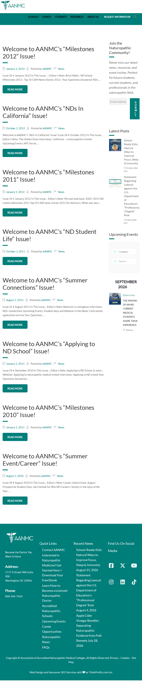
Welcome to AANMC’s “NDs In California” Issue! (43, 112)
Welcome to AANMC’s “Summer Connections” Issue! (45, 283)
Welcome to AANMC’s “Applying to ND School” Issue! (49, 347)
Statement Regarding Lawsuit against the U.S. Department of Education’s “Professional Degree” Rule (131, 196)
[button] (135, 17)
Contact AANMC (53, 550)
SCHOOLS (33, 17)
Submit (136, 109)
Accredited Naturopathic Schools (51, 611)
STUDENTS (61, 17)
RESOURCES (77, 17)
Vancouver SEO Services (62, 672)
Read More (15, 89)
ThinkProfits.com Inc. (101, 672)
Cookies (125, 657)
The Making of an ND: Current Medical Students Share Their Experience (130, 312)
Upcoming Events (54, 621)
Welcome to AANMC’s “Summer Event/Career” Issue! (45, 459)
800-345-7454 (14, 596)
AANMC (47, 68)
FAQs (46, 647)
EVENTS (46, 17)
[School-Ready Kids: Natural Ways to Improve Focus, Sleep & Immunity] (115, 144)
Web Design (36, 672)
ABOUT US (92, 17)
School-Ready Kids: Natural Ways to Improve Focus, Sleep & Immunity (131, 152)
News (61, 68)
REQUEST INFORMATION (117, 17)
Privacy (114, 657)
